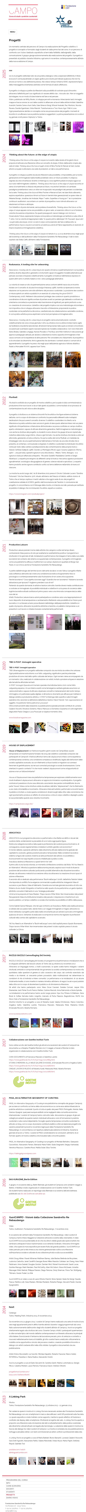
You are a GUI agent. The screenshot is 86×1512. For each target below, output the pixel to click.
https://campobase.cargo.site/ (21, 804)
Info (8, 1483)
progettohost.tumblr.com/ (19, 1372)
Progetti (10, 1495)
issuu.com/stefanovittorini (19, 1375)
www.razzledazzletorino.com (20, 1014)
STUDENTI (10, 1492)
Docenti (10, 1489)
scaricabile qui (39, 1194)
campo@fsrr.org (11, 1511)
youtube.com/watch (17, 1450)
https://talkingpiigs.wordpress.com (22, 1153)
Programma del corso (17, 1480)
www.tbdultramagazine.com (20, 718)
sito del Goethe (26, 1194)
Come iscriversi (13, 1486)
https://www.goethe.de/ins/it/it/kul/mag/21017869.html (32, 1060)
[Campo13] (13, 1461)
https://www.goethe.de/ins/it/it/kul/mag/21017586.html (32, 1066)
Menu (12, 32)
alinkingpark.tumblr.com (18, 1453)
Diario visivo (12, 1498)
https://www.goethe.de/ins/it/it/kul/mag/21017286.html (32, 1072)
